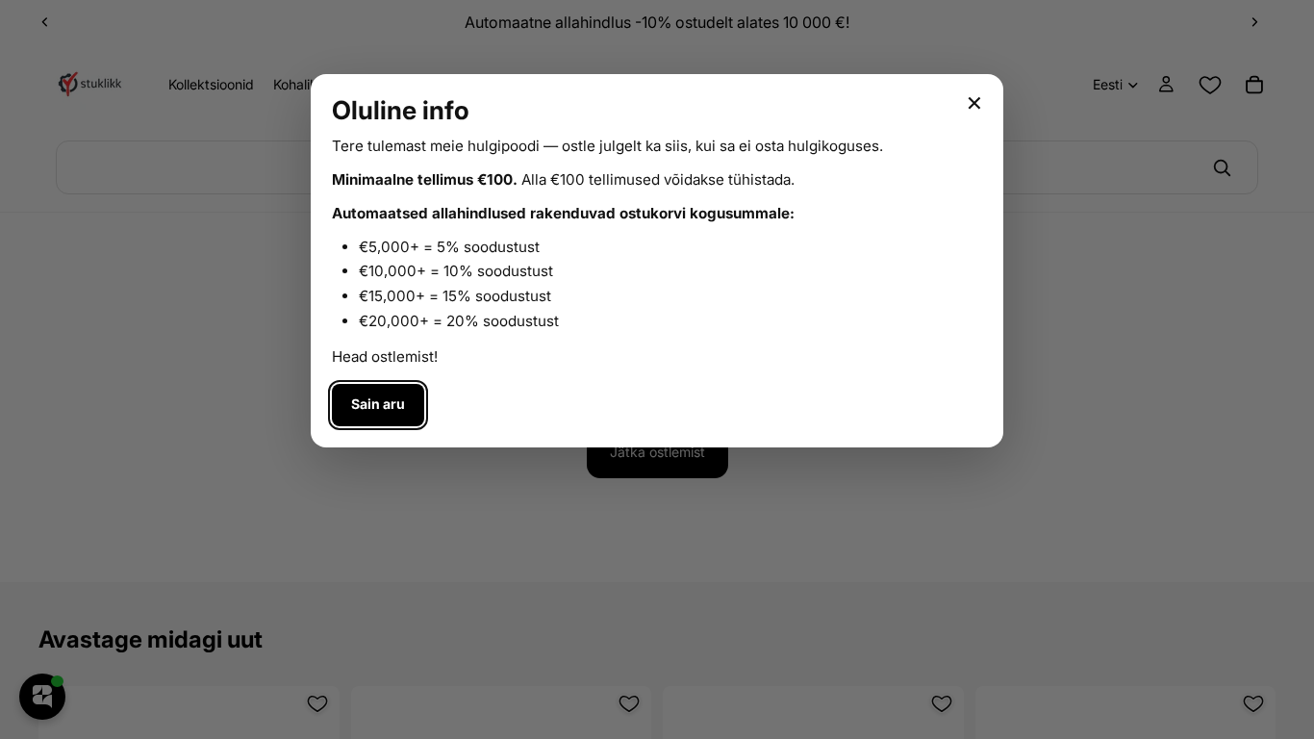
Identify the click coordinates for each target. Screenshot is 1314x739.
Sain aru (378, 403)
